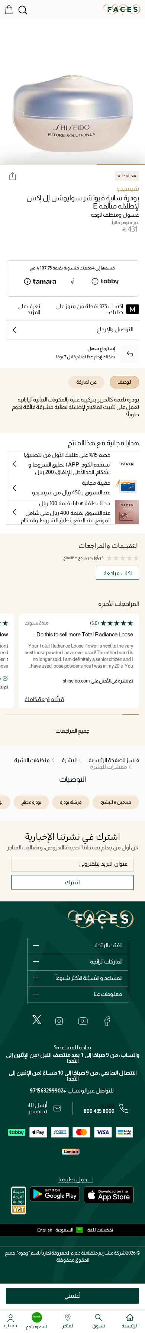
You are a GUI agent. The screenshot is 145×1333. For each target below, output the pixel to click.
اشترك (72, 882)
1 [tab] (121, 164)
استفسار (37, 1111)
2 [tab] (72, 164)
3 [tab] (24, 164)
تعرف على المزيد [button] (28, 309)
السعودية (64, 1230)
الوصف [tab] (124, 382)
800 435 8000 (99, 1111)
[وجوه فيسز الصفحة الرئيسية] (122, 9)
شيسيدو (127, 188)
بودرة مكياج (31, 802)
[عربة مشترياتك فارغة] (8, 9)
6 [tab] (47, 714)
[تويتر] (36, 1019)
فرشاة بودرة (71, 802)
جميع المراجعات (72, 730)
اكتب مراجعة (117, 573)
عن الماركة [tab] (86, 382)
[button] (71, 1230)
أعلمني (72, 1295)
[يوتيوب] (83, 1021)
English (44, 1230)
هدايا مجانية (127, 176)
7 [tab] (31, 714)
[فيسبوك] (107, 1021)
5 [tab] (64, 714)
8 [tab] (14, 714)
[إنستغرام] (59, 1021)
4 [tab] (80, 714)
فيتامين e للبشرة (115, 802)
